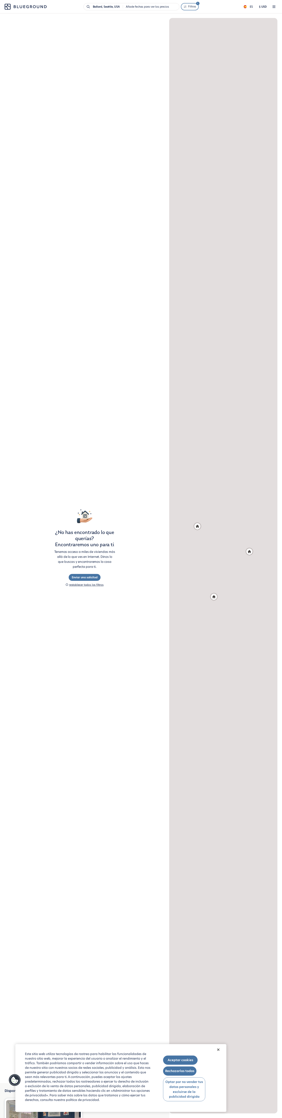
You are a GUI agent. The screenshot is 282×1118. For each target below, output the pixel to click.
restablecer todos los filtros (86, 585)
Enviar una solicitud (84, 577)
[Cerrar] (218, 1049)
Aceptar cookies (180, 1060)
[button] (214, 597)
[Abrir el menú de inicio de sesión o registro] (273, 6)
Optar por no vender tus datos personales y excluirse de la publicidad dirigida (184, 1089)
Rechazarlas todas (179, 1071)
